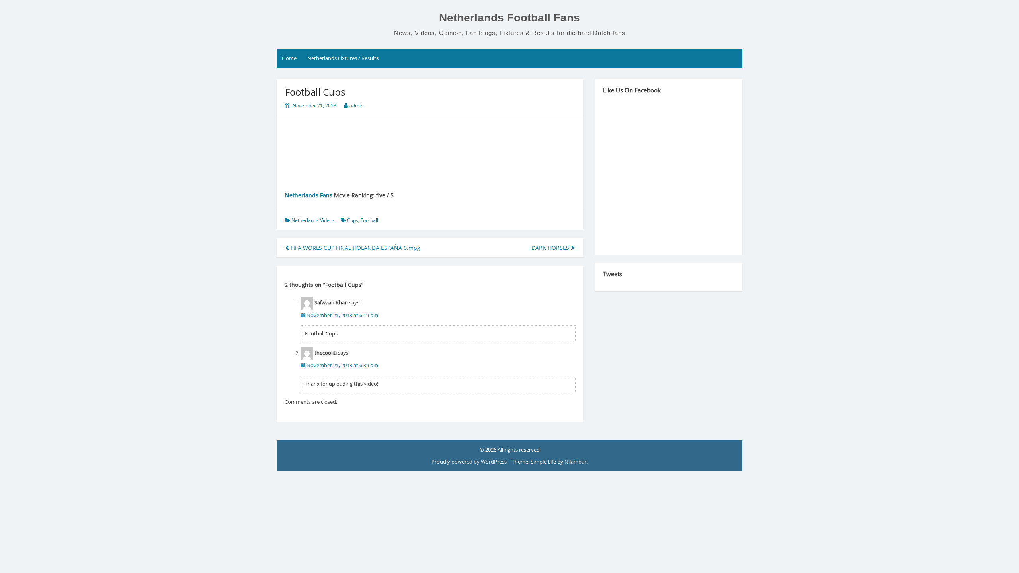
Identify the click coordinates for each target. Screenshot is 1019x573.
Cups (352, 220)
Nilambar (575, 461)
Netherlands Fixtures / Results (343, 58)
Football (369, 220)
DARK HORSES (551, 247)
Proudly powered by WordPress (469, 461)
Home (289, 58)
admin (356, 105)
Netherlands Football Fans (509, 18)
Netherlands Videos (313, 220)
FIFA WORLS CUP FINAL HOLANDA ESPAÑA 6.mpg (354, 247)
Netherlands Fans (308, 195)
